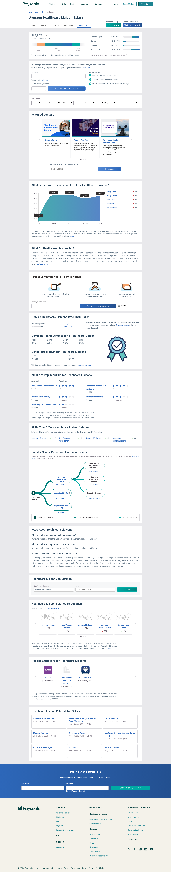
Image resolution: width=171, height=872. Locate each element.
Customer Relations (39, 438)
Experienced (112, 207)
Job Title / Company (42, 586)
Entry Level (111, 192)
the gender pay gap (84, 365)
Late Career (112, 203)
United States (33, 12)
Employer (106, 102)
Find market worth (132, 25)
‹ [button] (39, 138)
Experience (62, 102)
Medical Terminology (40, 397)
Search (127, 589)
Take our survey (122, 325)
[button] (33, 25)
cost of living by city (54, 608)
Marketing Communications (43, 405)
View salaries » (61, 485)
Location (78, 586)
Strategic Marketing (94, 397)
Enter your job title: (38, 302)
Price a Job (114, 25)
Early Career (112, 196)
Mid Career (111, 200)
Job (42, 12)
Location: (35, 73)
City (40, 102)
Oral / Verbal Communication (44, 386)
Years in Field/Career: (40, 84)
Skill (84, 102)
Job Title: (25, 784)
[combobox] (58, 76)
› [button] (132, 138)
